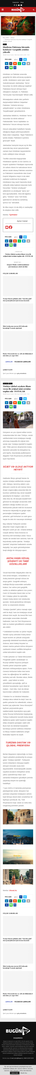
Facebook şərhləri (22, 362)
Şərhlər (9, 362)
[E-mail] (7, 228)
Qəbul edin (14, 1073)
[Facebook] (10, 228)
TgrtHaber (13, 215)
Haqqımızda (15, 2)
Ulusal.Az (13, 890)
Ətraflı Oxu (23, 1073)
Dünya (4, 44)
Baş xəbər (5, 383)
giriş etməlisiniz (21, 373)
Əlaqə (22, 2)
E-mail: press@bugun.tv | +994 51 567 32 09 (22, 1058)
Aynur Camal (10, 55)
